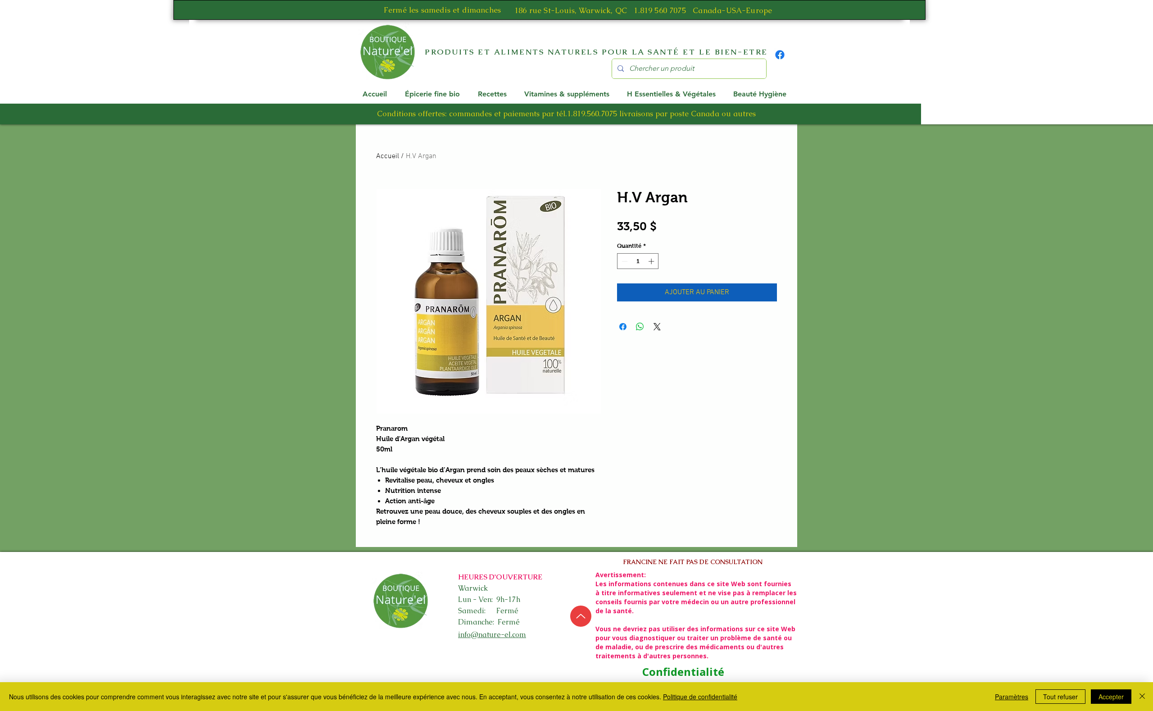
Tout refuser (1060, 696)
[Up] (580, 616)
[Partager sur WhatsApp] (640, 326)
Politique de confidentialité (700, 696)
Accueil (387, 156)
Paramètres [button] (1011, 696)
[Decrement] (623, 261)
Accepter (1111, 696)
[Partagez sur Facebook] (622, 326)
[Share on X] (657, 326)
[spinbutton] (638, 261)
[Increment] (652, 261)
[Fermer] (1142, 696)
